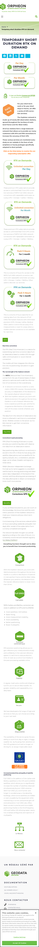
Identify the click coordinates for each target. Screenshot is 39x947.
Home (4, 27)
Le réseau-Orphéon (10, 540)
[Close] (35, 913)
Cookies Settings (19, 937)
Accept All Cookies (19, 943)
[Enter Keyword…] (36, 16)
